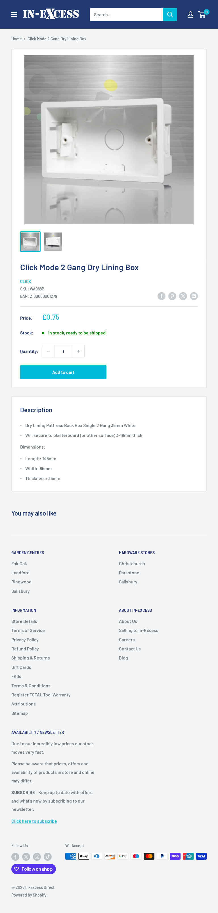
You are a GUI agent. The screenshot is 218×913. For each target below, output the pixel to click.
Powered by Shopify (29, 895)
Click (25, 281)
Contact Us (130, 648)
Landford (20, 572)
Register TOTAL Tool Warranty (41, 694)
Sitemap (19, 713)
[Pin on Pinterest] (172, 295)
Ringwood (21, 581)
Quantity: (29, 351)
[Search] (170, 14)
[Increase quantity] (78, 351)
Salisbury (20, 591)
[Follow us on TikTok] (48, 857)
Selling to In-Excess (138, 630)
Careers (127, 639)
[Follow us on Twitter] (26, 857)
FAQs (16, 676)
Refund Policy (25, 648)
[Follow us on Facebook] (15, 857)
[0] (202, 14)
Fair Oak (19, 563)
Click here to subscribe (34, 821)
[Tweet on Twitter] (183, 295)
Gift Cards (21, 667)
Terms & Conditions (31, 685)
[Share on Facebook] (161, 295)
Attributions (23, 703)
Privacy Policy (25, 639)
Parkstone (129, 572)
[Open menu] (14, 14)
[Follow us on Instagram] (37, 857)
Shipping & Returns (30, 657)
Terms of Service (28, 630)
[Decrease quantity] (48, 351)
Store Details (24, 621)
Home (16, 38)
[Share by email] (194, 295)
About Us (128, 621)
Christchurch (132, 563)
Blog (123, 657)
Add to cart (63, 372)
